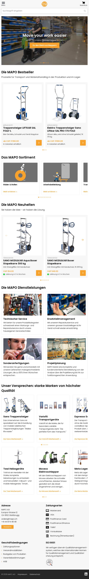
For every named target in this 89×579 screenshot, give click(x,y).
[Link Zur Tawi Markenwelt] (17, 457)
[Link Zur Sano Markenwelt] (17, 405)
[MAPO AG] (44, 4)
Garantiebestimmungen (14, 557)
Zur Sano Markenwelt (12, 439)
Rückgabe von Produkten (14, 554)
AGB (5, 561)
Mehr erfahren (9, 191)
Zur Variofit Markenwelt (49, 439)
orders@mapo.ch (9, 519)
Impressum (22, 574)
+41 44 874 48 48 (8, 521)
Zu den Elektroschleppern (45, 45)
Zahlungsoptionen (11, 546)
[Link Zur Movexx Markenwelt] (53, 457)
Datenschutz (35, 574)
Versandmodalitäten (12, 550)
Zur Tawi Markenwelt (12, 491)
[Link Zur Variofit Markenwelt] (53, 405)
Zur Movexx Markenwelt (49, 491)
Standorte (7, 527)
